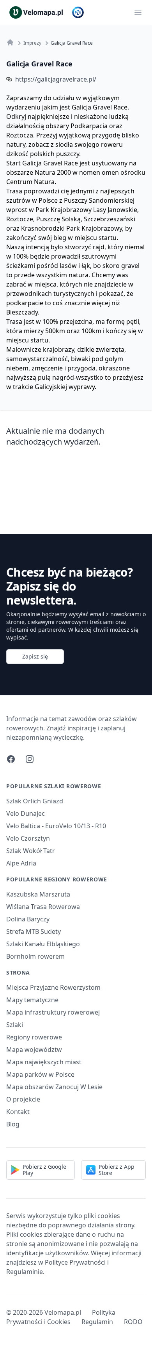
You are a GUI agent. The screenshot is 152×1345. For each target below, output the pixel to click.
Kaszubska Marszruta (38, 894)
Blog (12, 1124)
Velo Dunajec (25, 813)
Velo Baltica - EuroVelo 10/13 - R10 (56, 826)
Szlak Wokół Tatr (30, 850)
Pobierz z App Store (116, 1169)
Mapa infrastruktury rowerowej (53, 1012)
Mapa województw (34, 1049)
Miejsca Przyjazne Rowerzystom (53, 987)
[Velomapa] (10, 42)
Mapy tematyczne (32, 1000)
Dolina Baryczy (27, 919)
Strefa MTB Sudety (33, 931)
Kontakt (18, 1111)
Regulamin (97, 1321)
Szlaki (14, 1024)
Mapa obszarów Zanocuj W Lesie (54, 1087)
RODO (133, 1321)
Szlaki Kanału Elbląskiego (43, 944)
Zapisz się (35, 656)
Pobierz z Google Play (44, 1169)
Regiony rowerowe (34, 1037)
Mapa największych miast (43, 1062)
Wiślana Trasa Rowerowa (43, 906)
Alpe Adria (21, 863)
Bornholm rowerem (35, 956)
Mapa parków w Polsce (40, 1074)
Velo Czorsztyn (28, 838)
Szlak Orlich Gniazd (34, 801)
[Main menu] (138, 12)
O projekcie (23, 1099)
